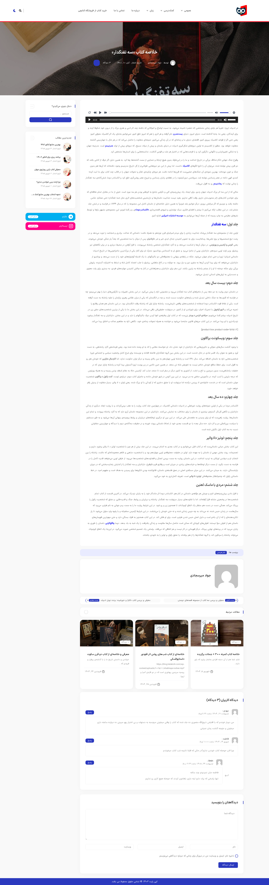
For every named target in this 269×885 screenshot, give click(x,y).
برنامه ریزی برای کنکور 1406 (48, 157)
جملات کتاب (231, 671)
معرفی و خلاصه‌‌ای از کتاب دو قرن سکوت (108, 654)
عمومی (187, 10)
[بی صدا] (216, 112)
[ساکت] (225, 119)
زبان (152, 10)
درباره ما (136, 10)
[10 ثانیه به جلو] (105, 112)
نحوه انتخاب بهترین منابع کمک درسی (46, 194)
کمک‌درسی (169, 10)
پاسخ (90, 712)
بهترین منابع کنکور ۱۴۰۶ (51, 144)
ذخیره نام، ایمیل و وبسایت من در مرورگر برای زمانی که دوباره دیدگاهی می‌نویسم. (196, 856)
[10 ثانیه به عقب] (94, 112)
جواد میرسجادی (155, 62)
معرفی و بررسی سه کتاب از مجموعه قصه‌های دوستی (201, 600)
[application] (161, 120)
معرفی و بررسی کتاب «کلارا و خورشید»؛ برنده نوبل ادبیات (125, 600)
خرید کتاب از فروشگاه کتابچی (92, 10)
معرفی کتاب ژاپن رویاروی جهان (47, 169)
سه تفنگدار (218, 224)
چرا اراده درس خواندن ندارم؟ (48, 182)
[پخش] (100, 112)
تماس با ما (119, 10)
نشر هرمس (221, 552)
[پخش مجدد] (89, 112)
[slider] (157, 112)
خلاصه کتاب (176, 684)
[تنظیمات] (233, 112)
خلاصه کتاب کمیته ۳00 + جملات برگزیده (218, 654)
